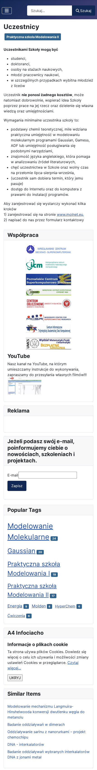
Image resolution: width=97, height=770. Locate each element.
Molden (39, 606)
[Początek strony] (89, 761)
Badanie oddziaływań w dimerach (36, 724)
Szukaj (85, 10)
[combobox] (49, 10)
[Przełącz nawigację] (7, 10)
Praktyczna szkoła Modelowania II (33, 37)
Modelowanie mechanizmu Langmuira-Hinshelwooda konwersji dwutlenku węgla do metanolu (46, 711)
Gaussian (21, 551)
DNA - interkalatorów (25, 744)
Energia (14, 606)
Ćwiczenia (16, 615)
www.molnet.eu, (70, 214)
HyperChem (65, 606)
